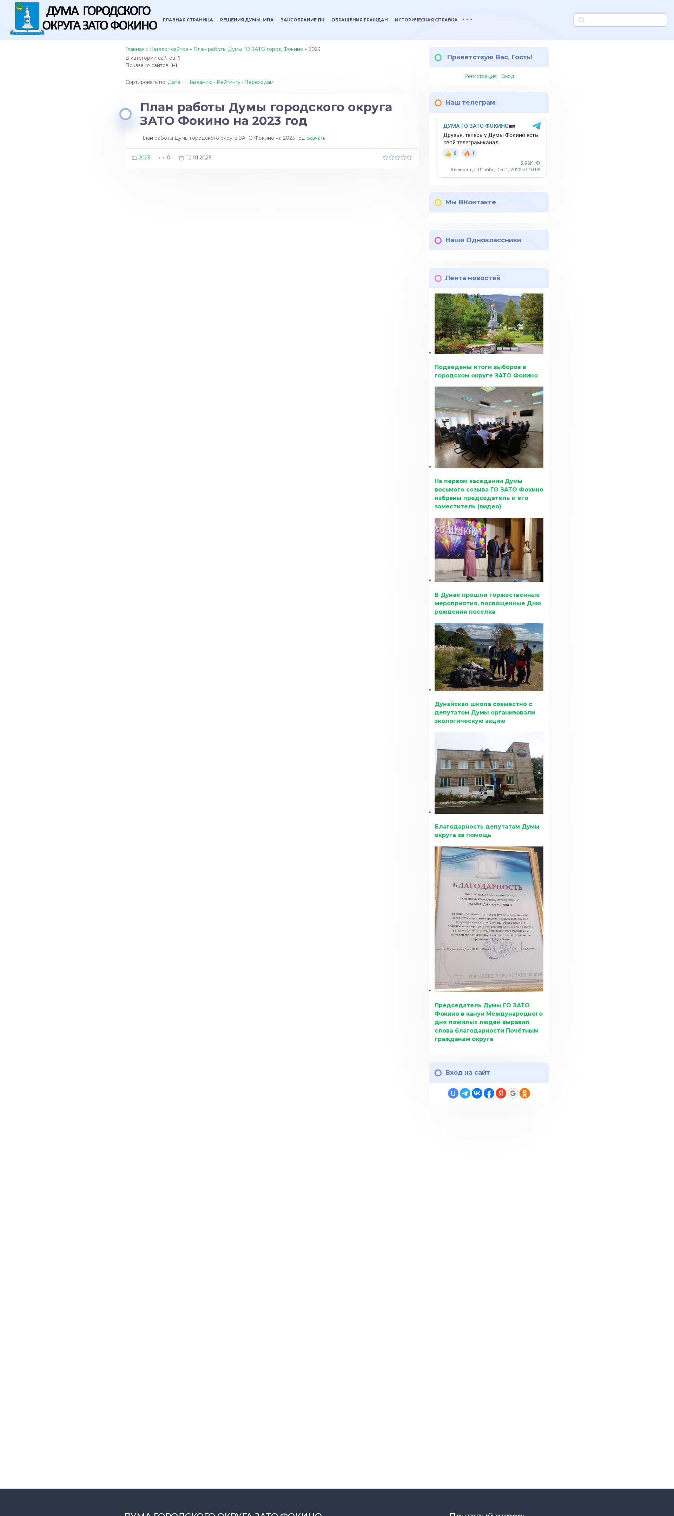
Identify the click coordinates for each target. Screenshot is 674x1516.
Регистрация (480, 76)
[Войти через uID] (453, 1093)
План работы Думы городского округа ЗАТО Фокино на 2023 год (266, 114)
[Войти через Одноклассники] (525, 1093)
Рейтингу (228, 82)
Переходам (258, 82)
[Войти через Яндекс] (501, 1093)
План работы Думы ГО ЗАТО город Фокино (248, 49)
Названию (200, 82)
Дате (174, 82)
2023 (144, 157)
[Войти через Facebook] (489, 1093)
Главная (135, 49)
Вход (507, 76)
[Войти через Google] (513, 1093)
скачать (315, 138)
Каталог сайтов (169, 49)
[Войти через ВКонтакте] (477, 1093)
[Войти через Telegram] (465, 1093)
